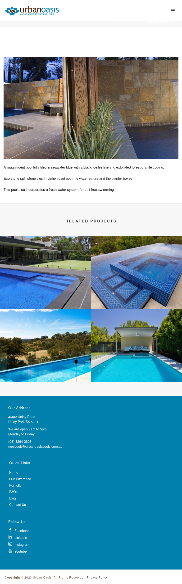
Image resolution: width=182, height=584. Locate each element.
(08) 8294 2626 (20, 441)
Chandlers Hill (45, 374)
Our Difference (20, 478)
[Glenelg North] (136, 328)
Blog (12, 498)
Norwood (45, 301)
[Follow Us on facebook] (89, 530)
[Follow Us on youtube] (89, 551)
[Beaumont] (136, 255)
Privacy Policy (97, 577)
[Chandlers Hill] (45, 328)
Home (118, 22)
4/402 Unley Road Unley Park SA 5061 (23, 419)
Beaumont (136, 301)
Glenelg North (136, 374)
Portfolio (15, 485)
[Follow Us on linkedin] (89, 537)
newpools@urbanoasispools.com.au (35, 446)
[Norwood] (45, 255)
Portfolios (134, 22)
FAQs (13, 491)
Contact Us (17, 504)
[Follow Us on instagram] (89, 544)
